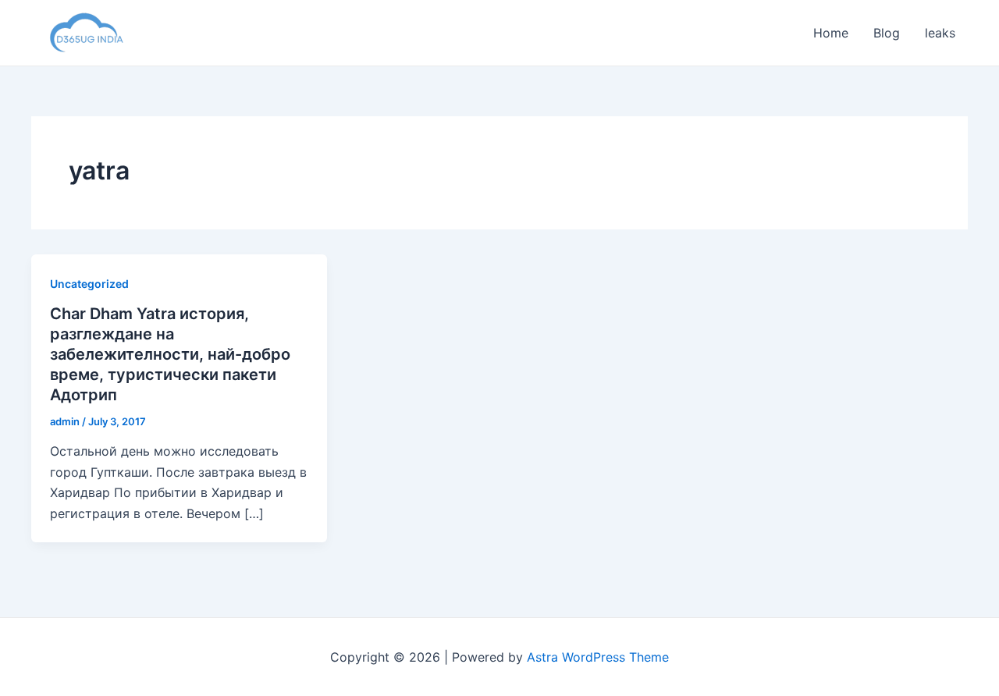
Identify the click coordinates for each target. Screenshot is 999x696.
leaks (940, 33)
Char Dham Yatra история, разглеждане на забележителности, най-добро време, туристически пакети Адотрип (170, 354)
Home (830, 33)
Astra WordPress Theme (598, 657)
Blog (886, 33)
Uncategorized (89, 283)
